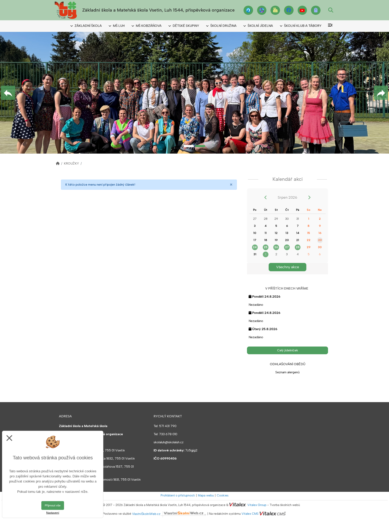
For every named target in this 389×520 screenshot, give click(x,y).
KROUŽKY (71, 163)
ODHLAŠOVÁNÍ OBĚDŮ (287, 364)
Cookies (223, 495)
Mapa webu (206, 495)
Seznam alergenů (287, 372)
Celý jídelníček (287, 350)
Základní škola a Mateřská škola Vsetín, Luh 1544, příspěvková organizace (158, 10)
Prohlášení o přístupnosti (178, 495)
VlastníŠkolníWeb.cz (146, 514)
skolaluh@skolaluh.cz (169, 442)
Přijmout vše (53, 505)
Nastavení (52, 512)
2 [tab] (200, 146)
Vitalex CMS (250, 514)
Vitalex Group (256, 505)
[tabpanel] (194, 93)
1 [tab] (189, 146)
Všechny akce (287, 267)
